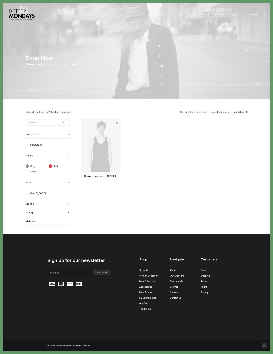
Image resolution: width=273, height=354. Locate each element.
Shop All (143, 270)
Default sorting (219, 112)
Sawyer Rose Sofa (100, 176)
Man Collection (147, 281)
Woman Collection (148, 275)
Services (219, 14)
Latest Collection (148, 297)
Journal (174, 286)
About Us (174, 270)
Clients (205, 14)
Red (41, 112)
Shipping (205, 275)
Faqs (203, 270)
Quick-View (117, 123)
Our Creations (177, 275)
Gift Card (144, 303)
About (193, 14)
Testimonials (176, 281)
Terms (204, 286)
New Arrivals (145, 292)
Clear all (30, 112)
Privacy (204, 292)
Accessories (145, 286)
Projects (234, 14)
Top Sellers (145, 309)
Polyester (53, 112)
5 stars (67, 112)
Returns (205, 281)
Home (29, 91)
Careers (174, 292)
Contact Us (175, 297)
